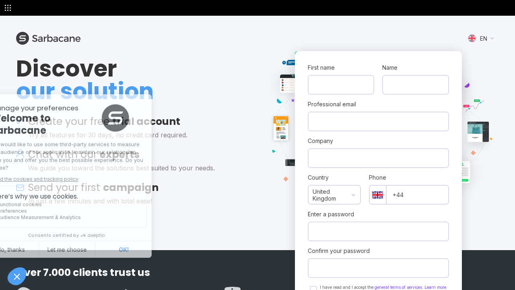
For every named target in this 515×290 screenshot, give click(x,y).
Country (318, 177)
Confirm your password (339, 250)
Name (390, 67)
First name (321, 67)
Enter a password (331, 214)
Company (320, 140)
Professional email (332, 104)
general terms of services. (399, 287)
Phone (377, 177)
